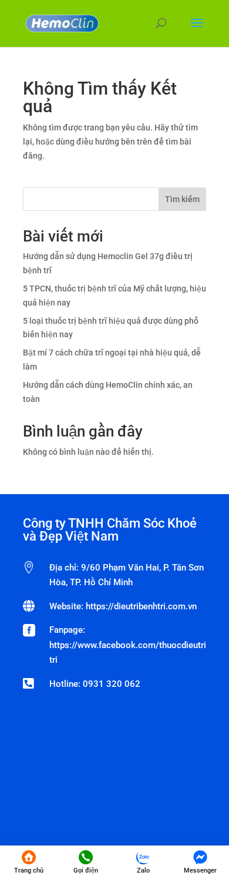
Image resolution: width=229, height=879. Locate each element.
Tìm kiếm (182, 199)
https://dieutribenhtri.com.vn (141, 606)
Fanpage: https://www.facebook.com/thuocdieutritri (127, 645)
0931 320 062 (111, 684)
